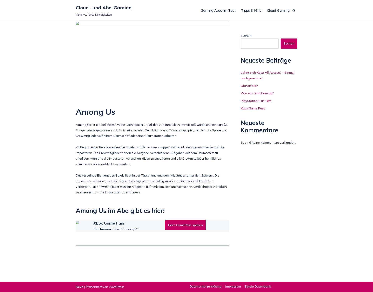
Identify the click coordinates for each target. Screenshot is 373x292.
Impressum (233, 286)
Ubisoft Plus (249, 86)
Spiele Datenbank (258, 286)
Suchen (246, 36)
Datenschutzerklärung (205, 286)
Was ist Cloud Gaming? (257, 93)
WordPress (117, 287)
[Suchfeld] (293, 10)
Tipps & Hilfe (251, 10)
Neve (79, 287)
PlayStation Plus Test (256, 101)
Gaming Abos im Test (218, 10)
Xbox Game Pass (253, 108)
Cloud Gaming (278, 10)
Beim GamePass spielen (185, 225)
